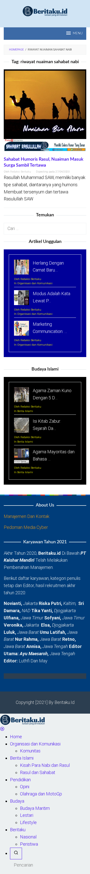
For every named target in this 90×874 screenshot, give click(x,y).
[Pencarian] (16, 853)
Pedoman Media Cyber (26, 527)
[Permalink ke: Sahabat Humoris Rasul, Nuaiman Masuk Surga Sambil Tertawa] (45, 112)
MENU (77, 33)
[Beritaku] (45, 10)
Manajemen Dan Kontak (26, 516)
